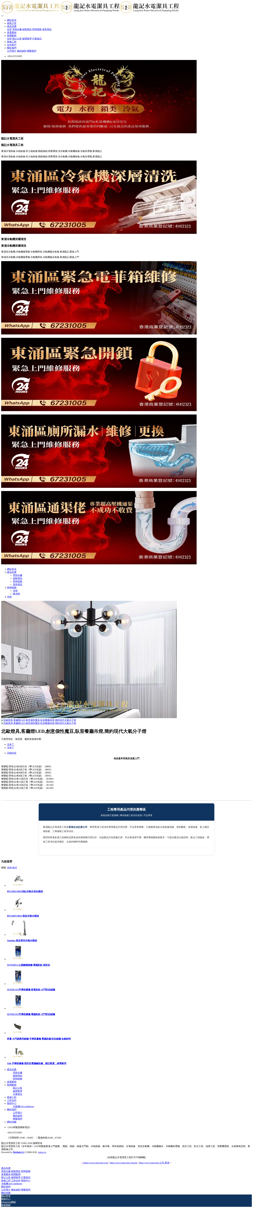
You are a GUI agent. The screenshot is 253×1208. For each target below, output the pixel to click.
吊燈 (15, 590)
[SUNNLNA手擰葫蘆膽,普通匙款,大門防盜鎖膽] (18, 983)
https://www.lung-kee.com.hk (123, 1163)
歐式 (14, 867)
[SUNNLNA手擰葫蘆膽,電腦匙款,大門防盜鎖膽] (18, 1008)
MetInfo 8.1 (18, 1152)
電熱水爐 (17, 575)
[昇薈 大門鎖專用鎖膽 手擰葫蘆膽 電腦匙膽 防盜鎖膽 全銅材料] (18, 1033)
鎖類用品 (17, 578)
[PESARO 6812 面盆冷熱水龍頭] (18, 910)
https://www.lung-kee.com (95, 1163)
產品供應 (11, 572)
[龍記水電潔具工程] (126, 7)
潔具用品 (17, 584)
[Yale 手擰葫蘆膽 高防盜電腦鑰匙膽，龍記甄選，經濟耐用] (18, 1057)
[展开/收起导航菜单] (2, 15)
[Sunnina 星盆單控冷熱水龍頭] (18, 934)
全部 (9, 29)
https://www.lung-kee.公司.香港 (154, 1163)
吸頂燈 (16, 593)
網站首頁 (11, 20)
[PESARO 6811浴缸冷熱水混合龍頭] (18, 885)
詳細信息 (11, 753)
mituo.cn (42, 1152)
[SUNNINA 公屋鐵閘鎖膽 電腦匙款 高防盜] (18, 959)
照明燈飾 (17, 581)
